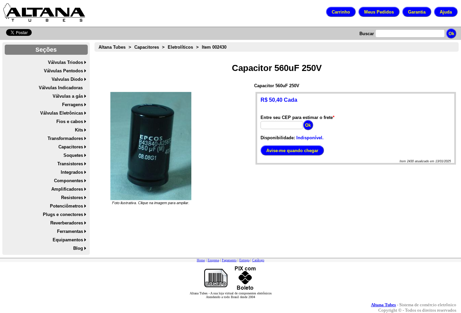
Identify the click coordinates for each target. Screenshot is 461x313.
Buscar (366, 33)
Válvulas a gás (68, 96)
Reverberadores (66, 222)
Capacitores (70, 146)
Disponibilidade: (278, 137)
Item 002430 (214, 47)
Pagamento (229, 260)
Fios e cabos (69, 121)
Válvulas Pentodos (63, 70)
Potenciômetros (66, 206)
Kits (79, 130)
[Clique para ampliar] (150, 146)
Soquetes (73, 155)
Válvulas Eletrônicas (61, 113)
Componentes (68, 180)
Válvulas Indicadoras (61, 87)
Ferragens (72, 104)
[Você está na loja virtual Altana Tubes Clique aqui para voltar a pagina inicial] (44, 12)
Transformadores (65, 138)
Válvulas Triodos (65, 62)
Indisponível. (310, 137)
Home (201, 260)
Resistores (72, 197)
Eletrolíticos (180, 47)
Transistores (70, 163)
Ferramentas (70, 231)
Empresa (213, 260)
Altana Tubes (112, 47)
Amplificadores (67, 189)
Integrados (72, 172)
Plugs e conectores (63, 214)
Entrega (244, 260)
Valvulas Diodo (67, 79)
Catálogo (258, 260)
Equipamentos (68, 239)
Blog (78, 248)
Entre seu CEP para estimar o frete (297, 117)
